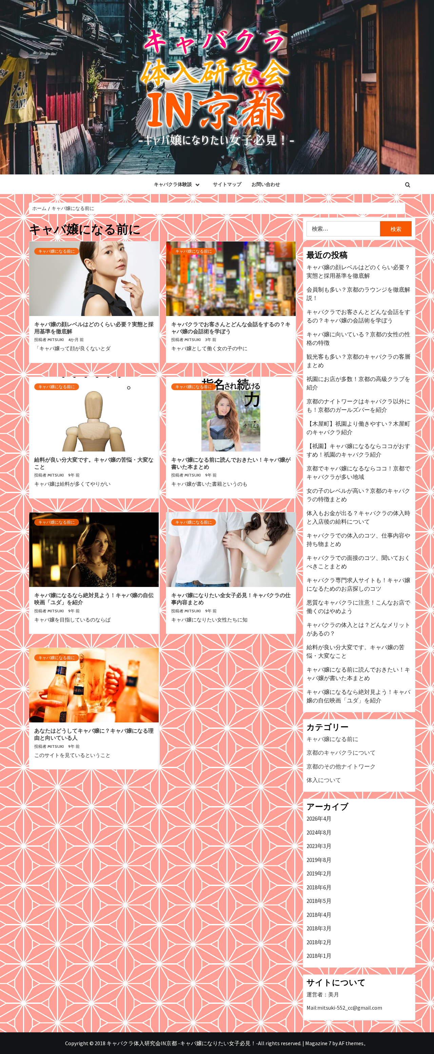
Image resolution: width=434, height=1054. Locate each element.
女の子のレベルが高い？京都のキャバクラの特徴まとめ (358, 495)
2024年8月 (319, 832)
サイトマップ (227, 184)
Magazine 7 (318, 1043)
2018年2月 (319, 942)
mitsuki (56, 339)
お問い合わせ (266, 184)
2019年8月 (319, 860)
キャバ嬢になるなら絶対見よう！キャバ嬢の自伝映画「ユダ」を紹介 (358, 696)
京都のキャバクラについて (341, 752)
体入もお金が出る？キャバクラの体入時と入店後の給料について (358, 517)
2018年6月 (319, 887)
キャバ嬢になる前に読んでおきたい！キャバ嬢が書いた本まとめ (358, 674)
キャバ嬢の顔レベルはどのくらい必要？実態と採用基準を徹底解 (358, 272)
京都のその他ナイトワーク (341, 766)
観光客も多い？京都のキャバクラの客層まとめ (358, 361)
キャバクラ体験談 (173, 184)
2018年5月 (319, 901)
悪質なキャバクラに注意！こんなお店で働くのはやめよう (358, 607)
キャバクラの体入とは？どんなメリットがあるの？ (358, 629)
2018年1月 (319, 956)
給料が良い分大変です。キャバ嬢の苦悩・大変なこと (356, 652)
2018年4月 (319, 915)
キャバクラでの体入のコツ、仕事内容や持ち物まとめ (358, 540)
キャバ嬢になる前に (56, 251)
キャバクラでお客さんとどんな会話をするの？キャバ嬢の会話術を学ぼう (358, 316)
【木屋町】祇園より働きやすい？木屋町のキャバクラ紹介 (358, 428)
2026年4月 (319, 818)
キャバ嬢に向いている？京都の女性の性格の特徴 (358, 339)
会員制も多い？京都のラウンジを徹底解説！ (358, 294)
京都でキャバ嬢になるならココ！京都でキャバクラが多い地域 (358, 473)
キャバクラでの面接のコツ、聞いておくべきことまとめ (358, 562)
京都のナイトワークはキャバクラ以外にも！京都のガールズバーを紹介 (358, 406)
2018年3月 (319, 928)
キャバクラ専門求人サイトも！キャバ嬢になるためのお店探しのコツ (358, 584)
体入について (324, 780)
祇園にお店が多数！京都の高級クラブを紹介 (358, 383)
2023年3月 (319, 846)
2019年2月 (319, 873)
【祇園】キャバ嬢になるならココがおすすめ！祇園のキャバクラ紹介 (358, 450)
